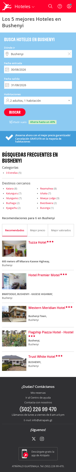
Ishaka (43, 193)
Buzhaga (11, 203)
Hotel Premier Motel (44, 275)
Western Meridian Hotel (46, 308)
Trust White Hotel (41, 357)
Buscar (14, 112)
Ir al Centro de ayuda (38, 397)
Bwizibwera (46, 203)
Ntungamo (12, 198)
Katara (10, 188)
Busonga (45, 207)
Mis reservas (38, 393)
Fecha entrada (13, 63)
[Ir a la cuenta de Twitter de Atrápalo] (33, 439)
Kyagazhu (11, 207)
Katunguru (12, 193)
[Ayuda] (59, 6)
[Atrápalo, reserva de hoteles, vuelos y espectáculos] (6, 6)
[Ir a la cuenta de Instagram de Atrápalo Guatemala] (42, 439)
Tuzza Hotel (37, 243)
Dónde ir (9, 47)
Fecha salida (12, 78)
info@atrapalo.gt (42, 420)
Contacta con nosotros (38, 402)
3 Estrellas (12, 172)
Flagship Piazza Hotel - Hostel (50, 332)
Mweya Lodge (48, 198)
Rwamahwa (46, 188)
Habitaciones (12, 94)
